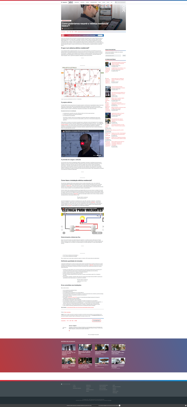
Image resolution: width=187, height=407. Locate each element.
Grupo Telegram (102, 388)
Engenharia (88, 385)
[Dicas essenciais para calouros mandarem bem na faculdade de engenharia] (108, 121)
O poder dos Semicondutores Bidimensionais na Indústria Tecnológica (118, 366)
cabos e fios (69, 185)
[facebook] (67, 32)
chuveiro (69, 205)
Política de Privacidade (95, 405)
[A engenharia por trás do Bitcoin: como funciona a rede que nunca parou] (108, 72)
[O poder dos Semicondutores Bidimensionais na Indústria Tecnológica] (118, 361)
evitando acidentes (64, 124)
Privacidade (115, 392)
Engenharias (77, 2)
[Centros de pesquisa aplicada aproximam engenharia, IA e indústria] (108, 89)
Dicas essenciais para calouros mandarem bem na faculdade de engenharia (117, 120)
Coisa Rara (69, 312)
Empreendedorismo (93, 2)
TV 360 (74, 385)
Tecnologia (82, 2)
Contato (114, 388)
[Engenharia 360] (68, 2)
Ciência (99, 2)
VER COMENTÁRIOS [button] (96, 320)
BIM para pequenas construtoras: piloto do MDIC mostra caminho (118, 352)
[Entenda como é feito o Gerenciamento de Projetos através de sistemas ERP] (108, 134)
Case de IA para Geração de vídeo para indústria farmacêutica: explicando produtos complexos (118, 63)
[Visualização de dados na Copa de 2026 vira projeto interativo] (108, 115)
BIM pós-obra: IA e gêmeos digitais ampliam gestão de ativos (84, 352)
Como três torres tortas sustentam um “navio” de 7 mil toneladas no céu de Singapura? (118, 93)
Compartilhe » (63, 31)
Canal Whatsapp (102, 386)
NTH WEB (109, 400)
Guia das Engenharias (103, 385)
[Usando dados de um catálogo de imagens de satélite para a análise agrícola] (108, 82)
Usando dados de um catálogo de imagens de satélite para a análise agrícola (117, 79)
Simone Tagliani (72, 325)
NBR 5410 (91, 264)
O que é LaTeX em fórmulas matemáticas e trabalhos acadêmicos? (101, 352)
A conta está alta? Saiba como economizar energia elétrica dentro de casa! (80, 307)
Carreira (87, 2)
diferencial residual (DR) (72, 297)
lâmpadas (93, 202)
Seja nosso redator (103, 389)
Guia (111, 2)
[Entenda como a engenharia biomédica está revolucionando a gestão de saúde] (108, 138)
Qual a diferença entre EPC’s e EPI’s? (117, 130)
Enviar (124, 55)
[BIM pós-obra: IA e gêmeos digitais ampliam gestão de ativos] (108, 99)
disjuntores (76, 193)
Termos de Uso (115, 391)
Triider (65, 312)
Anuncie (114, 389)
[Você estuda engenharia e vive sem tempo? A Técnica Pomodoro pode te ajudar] (108, 125)
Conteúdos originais (77, 388)
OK (119, 405)
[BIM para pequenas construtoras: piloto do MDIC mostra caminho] (108, 110)
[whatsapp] (70, 32)
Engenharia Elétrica (66, 20)
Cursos (108, 2)
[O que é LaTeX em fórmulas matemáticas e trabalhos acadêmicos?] (108, 104)
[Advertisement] (82, 61)
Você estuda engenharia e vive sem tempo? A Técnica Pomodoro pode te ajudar (115, 125)
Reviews (103, 2)
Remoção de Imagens (117, 386)
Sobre (114, 385)
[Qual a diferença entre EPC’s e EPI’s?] (107, 130)
